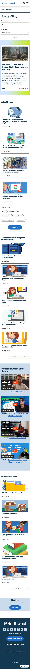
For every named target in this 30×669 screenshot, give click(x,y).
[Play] (15, 382)
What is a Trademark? (17, 438)
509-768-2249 (15, 644)
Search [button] (15, 37)
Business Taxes (21, 220)
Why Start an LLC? (18, 391)
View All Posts (15, 227)
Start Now (15, 607)
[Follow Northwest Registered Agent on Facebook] (15, 629)
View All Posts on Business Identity (18, 357)
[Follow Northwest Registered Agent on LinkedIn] (11, 629)
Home (2, 9)
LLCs (3, 211)
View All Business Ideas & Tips (20, 589)
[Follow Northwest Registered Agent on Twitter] (8, 629)
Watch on (7, 388)
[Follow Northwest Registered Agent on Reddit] (25, 629)
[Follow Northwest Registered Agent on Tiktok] (22, 629)
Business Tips (5, 216)
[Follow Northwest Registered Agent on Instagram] (18, 629)
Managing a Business (17, 216)
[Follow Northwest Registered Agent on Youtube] (4, 629)
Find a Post (4, 21)
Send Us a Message (15, 639)
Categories (4, 29)
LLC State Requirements (13, 211)
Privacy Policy (15, 659)
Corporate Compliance (8, 220)
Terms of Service (15, 662)
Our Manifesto (15, 655)
